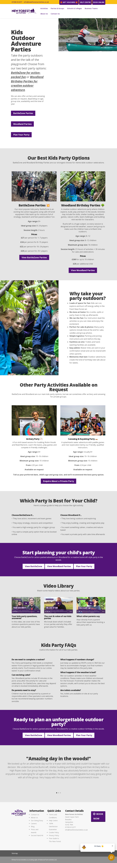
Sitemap (15, 853)
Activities (44, 9)
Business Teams (91, 9)
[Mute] (106, 49)
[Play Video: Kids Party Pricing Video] (58, 603)
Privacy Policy (54, 835)
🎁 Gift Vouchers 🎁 (69, 2)
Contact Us (55, 14)
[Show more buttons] (38, 611)
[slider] (85, 49)
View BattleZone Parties (34, 257)
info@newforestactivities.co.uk (36, 2)
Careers (34, 823)
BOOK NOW (98, 816)
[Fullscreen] (115, 49)
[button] (56, 792)
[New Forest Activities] (24, 11)
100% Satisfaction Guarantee (53, 826)
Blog (32, 826)
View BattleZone (33, 566)
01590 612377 (17, 2)
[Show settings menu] (110, 49)
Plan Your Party (21, 134)
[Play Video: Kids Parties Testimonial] (91, 603)
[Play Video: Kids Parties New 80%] (26, 603)
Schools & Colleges (74, 9)
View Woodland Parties (83, 270)
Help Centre (85, 2)
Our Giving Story (37, 820)
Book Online (98, 2)
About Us (44, 14)
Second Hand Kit (37, 835)
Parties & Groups (57, 9)
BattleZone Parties (23, 113)
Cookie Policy (54, 832)
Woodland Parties (22, 124)
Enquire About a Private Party (58, 481)
